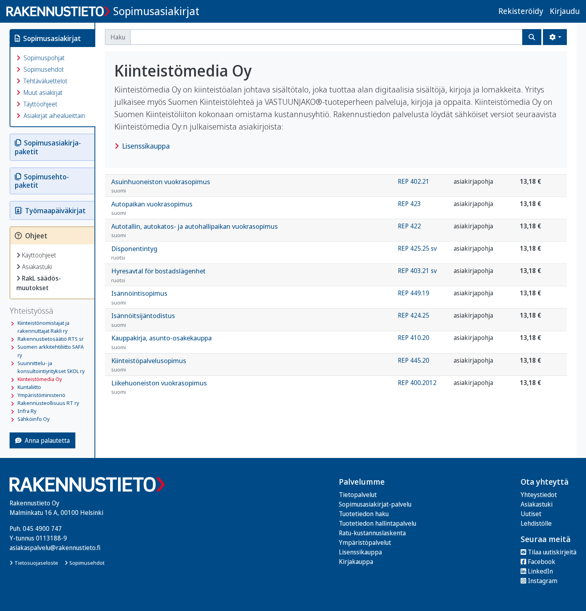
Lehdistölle (536, 523)
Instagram (542, 580)
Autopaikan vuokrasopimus (152, 208)
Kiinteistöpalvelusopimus (148, 364)
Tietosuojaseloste (36, 562)
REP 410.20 (413, 337)
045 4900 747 (42, 528)
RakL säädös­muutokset (38, 283)
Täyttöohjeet (39, 104)
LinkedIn (540, 571)
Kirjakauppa (356, 561)
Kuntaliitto (29, 387)
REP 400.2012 (417, 382)
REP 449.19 (413, 293)
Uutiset (531, 513)
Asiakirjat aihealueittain (53, 115)
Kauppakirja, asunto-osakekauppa (161, 342)
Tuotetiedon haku (364, 513)
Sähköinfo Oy (33, 418)
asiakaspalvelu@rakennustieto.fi (55, 547)
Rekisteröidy (520, 11)
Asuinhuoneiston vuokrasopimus (160, 185)
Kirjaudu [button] (565, 11)
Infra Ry (27, 411)
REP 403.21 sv (417, 270)
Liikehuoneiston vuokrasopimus (159, 387)
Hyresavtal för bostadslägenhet (158, 275)
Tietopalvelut (358, 494)
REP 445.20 (413, 360)
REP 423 (409, 203)
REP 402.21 (413, 181)
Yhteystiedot (539, 494)
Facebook (541, 561)
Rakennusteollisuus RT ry (48, 403)
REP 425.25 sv (417, 248)
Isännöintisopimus (139, 297)
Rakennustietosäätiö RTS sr (51, 338)
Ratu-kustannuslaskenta (372, 532)
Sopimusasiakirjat (156, 11)
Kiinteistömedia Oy (40, 379)
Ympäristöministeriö (41, 395)
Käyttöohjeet (39, 255)
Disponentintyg (134, 252)
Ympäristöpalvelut (365, 542)
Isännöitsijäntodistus (143, 319)
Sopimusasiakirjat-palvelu (375, 504)
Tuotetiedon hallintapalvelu (377, 523)
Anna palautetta (47, 440)
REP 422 (409, 226)
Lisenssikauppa (145, 146)
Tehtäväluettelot (44, 81)
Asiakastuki (37, 266)
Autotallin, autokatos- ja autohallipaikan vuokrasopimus (194, 230)
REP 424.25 (413, 315)
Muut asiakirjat (42, 92)
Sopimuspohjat (43, 57)
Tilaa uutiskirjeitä (552, 552)
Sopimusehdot (43, 69)
